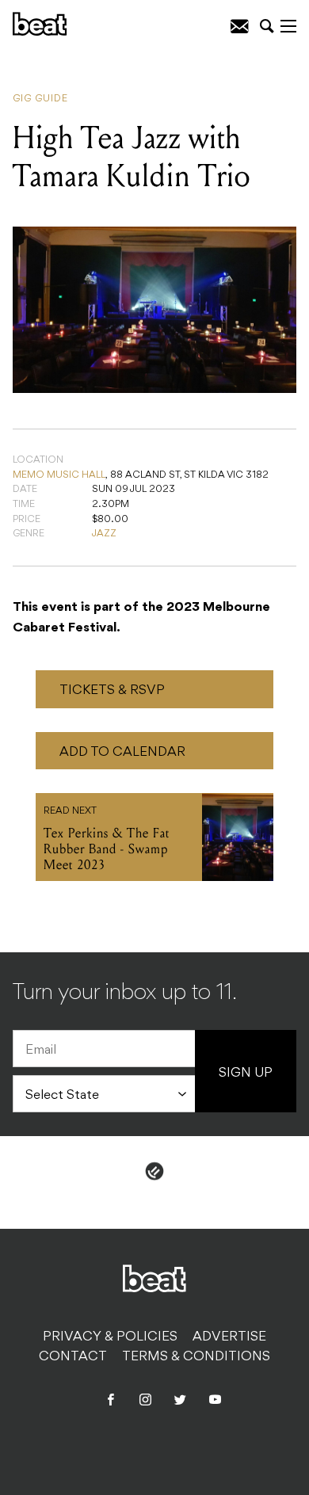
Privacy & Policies (110, 1337)
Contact (73, 1357)
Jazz (104, 534)
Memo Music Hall (59, 475)
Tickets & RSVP (112, 691)
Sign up (246, 1073)
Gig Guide (40, 99)
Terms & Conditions (196, 1357)
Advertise (229, 1337)
